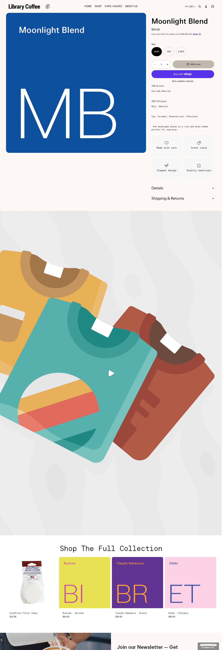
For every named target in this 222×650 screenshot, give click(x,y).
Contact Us (207, 647)
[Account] (206, 6)
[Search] (199, 6)
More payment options (182, 81)
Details (157, 188)
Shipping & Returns (167, 198)
